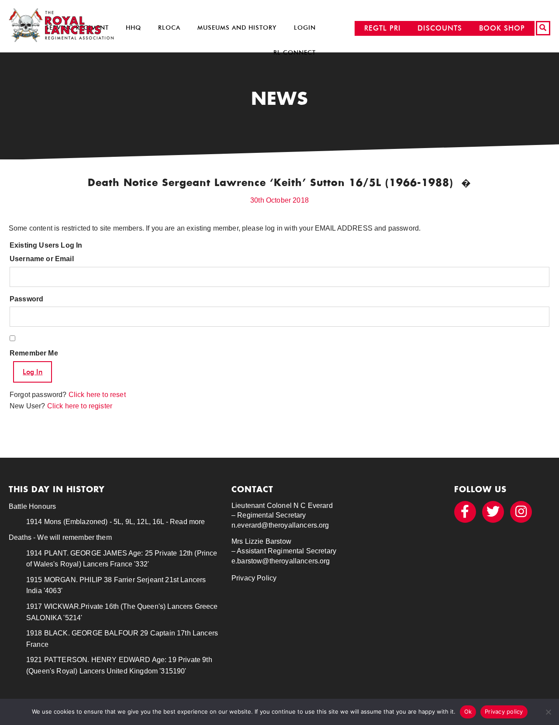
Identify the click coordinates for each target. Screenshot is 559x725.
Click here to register (80, 406)
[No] (548, 712)
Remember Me (34, 353)
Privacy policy (504, 711)
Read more (187, 521)
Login (305, 27)
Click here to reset (97, 394)
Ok (468, 711)
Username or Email (42, 258)
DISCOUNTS (440, 28)
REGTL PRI (382, 28)
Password (26, 299)
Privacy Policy (253, 578)
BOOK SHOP (502, 28)
